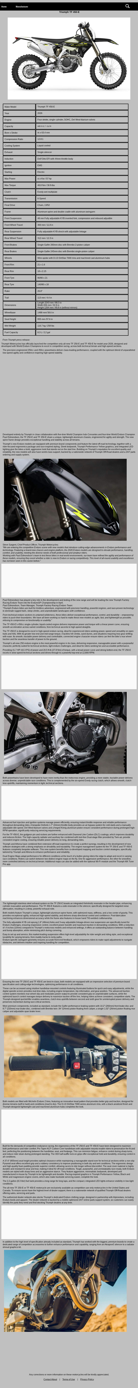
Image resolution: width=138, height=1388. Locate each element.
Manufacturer (22, 6)
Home (4, 6)
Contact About (50, 1379)
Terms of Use (68, 1379)
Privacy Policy (87, 1379)
